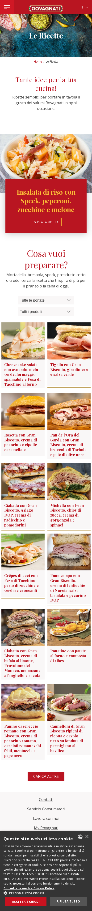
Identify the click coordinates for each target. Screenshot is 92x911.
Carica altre (46, 776)
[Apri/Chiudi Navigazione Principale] (7, 7)
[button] (46, 893)
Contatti (46, 799)
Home (38, 62)
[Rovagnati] (46, 7)
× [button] (86, 836)
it (83, 7)
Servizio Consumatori (46, 809)
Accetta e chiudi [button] (26, 902)
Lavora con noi (46, 818)
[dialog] (46, 871)
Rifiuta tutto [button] (68, 901)
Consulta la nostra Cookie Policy (29, 888)
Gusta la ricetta (46, 222)
